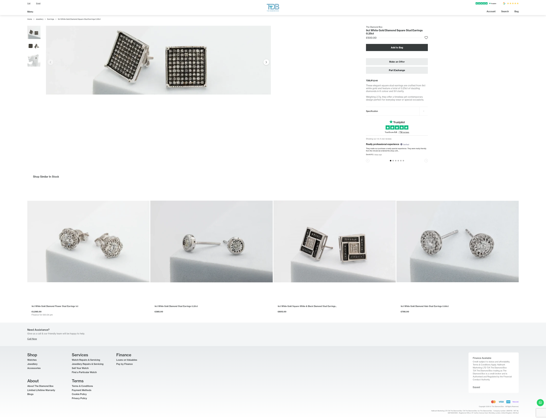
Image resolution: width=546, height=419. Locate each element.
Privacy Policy (79, 398)
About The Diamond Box (40, 386)
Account (491, 11)
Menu (30, 11)
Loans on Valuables (126, 359)
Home (29, 19)
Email (38, 3)
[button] (266, 62)
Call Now (32, 338)
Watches (32, 359)
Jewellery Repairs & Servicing (88, 364)
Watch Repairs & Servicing (86, 359)
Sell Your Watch (80, 368)
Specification (372, 111)
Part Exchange (397, 70)
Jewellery (39, 19)
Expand (476, 387)
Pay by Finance (124, 364)
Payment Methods (81, 390)
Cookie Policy (79, 394)
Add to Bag (397, 47)
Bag (516, 11)
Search (505, 11)
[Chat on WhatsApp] (540, 402)
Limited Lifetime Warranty (41, 390)
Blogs (30, 394)
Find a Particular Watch (84, 372)
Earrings (50, 19)
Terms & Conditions (82, 386)
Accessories (34, 368)
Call (28, 3)
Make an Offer (397, 61)
